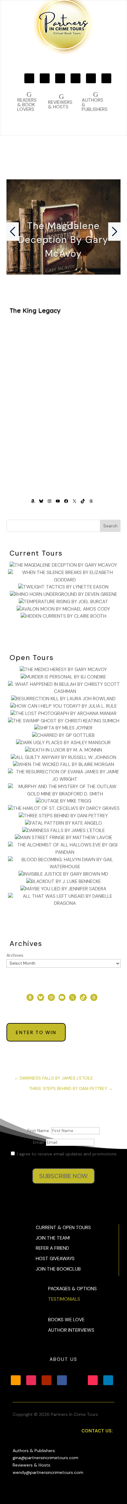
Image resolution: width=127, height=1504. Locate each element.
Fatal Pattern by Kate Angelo (63, 363)
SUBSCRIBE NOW (63, 1176)
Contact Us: (97, 1431)
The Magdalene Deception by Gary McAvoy (63, 240)
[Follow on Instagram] (45, 78)
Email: (39, 1142)
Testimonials (64, 1299)
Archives (14, 955)
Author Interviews (71, 1330)
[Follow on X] (91, 78)
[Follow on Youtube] (60, 78)
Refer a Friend (52, 1248)
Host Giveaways (55, 1259)
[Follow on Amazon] (29, 78)
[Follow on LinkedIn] (108, 1380)
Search (110, 526)
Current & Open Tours (63, 1228)
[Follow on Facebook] (75, 78)
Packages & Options (72, 1289)
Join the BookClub (58, 1269)
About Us (63, 1359)
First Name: (39, 1130)
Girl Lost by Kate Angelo (63, 432)
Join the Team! (53, 1238)
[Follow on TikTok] (106, 78)
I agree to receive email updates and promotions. (66, 1154)
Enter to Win (36, 1032)
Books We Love (66, 1320)
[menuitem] (94, 101)
